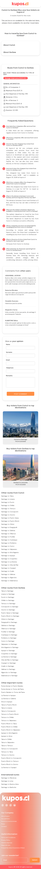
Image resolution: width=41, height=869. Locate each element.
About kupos (5, 816)
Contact (4, 826)
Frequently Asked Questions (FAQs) (13, 848)
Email (8, 360)
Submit (34, 860)
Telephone (9, 368)
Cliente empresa (6, 843)
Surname (9, 352)
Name (8, 344)
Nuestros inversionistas (9, 821)
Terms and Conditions (8, 837)
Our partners (5, 819)
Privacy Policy (5, 840)
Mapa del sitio (5, 845)
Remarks (9, 376)
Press (3, 824)
